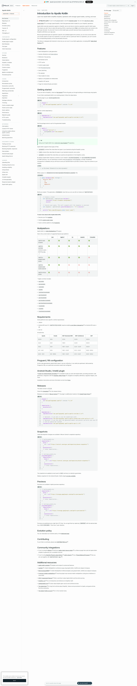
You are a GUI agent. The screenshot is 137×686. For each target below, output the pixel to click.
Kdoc (3, 30)
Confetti (40, 568)
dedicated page (65, 533)
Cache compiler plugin (8, 105)
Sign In (132, 5)
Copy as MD (116, 10)
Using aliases (5, 169)
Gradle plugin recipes (7, 41)
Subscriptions (5, 60)
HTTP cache (5, 117)
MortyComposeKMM (43, 570)
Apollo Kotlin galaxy (7, 184)
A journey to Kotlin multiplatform (46, 573)
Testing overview (6, 144)
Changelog (5, 33)
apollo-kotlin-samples (44, 565)
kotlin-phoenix (68, 555)
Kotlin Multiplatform (51, 231)
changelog (45, 391)
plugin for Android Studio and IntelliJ (47, 373)
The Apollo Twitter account (45, 591)
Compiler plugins (6, 177)
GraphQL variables (7, 62)
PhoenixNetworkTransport (83, 555)
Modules (4, 23)
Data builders (5, 151)
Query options (5, 110)
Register (89, 2)
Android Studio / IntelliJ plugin (111, 22)
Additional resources (108, 34)
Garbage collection (7, 100)
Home (38, 10)
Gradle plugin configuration (9, 39)
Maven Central (53, 394)
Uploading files (6, 162)
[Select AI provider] (90, 683)
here (69, 380)
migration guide (73, 20)
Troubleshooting (6, 120)
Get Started (5, 18)
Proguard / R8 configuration (110, 20)
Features (106, 13)
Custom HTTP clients (7, 128)
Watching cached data (8, 90)
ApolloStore (5, 93)
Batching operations (7, 137)
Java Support (63, 143)
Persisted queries (6, 74)
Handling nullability (7, 167)
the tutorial (59, 92)
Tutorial (4, 28)
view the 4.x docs (88, 20)
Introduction (5, 81)
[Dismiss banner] (135, 2)
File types (4, 46)
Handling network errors (8, 165)
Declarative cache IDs (8, 86)
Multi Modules (5, 44)
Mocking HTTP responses (8, 146)
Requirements (107, 18)
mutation (50, 217)
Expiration (4, 98)
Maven (50, 550)
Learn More (19, 677)
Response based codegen (8, 182)
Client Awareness (6, 49)
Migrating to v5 (6, 21)
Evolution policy (6, 25)
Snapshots (106, 25)
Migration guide (6, 115)
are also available (70, 476)
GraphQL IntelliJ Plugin (60, 375)
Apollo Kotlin (44, 10)
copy (95, 102)
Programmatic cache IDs (8, 88)
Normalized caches (7, 83)
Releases (106, 23)
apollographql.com (43, 583)
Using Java (5, 172)
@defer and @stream (7, 72)
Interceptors (5, 126)
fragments (57, 222)
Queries (4, 55)
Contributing (107, 30)
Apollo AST (5, 174)
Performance (5, 112)
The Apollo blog (42, 586)
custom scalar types (47, 220)
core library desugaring (77, 325)
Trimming (4, 102)
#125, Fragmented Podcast (45, 578)
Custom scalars (6, 67)
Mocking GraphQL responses (9, 148)
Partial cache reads (7, 107)
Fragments (5, 70)
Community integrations (109, 32)
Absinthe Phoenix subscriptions (54, 555)
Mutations (4, 57)
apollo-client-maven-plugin (66, 550)
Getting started (107, 14)
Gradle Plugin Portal (85, 394)
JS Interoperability (7, 179)
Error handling (5, 65)
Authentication (6, 135)
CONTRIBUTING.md (62, 542)
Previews (106, 27)
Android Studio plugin (7, 153)
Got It (14, 680)
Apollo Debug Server (7, 156)
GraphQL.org (41, 581)
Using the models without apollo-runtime (8, 131)
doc (60, 557)
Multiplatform (107, 16)
